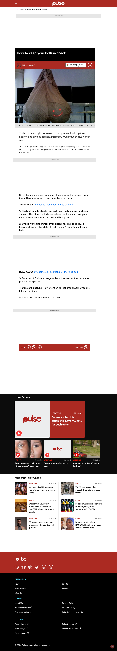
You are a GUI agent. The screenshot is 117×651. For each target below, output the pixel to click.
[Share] (90, 65)
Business (66, 588)
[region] (58, 455)
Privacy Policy (68, 603)
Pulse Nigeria (20, 624)
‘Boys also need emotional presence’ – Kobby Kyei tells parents (42, 525)
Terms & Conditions (23, 612)
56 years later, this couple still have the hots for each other (67, 421)
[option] (28, 456)
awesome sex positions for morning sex (55, 272)
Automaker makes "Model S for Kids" (86, 464)
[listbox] (58, 455)
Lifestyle (21, 9)
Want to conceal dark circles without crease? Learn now (27, 464)
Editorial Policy (68, 607)
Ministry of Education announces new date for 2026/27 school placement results (41, 508)
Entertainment (20, 588)
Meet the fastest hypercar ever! (56, 464)
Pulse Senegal (68, 624)
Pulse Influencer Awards (72, 612)
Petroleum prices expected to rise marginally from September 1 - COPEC (88, 507)
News (31, 500)
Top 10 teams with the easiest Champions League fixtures (87, 490)
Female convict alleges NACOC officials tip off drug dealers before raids (88, 525)
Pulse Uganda (21, 633)
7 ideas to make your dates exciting (54, 204)
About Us (19, 603)
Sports (78, 483)
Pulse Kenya (20, 628)
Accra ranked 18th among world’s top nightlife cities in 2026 (42, 490)
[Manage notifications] (112, 646)
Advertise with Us (22, 607)
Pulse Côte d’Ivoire (70, 628)
